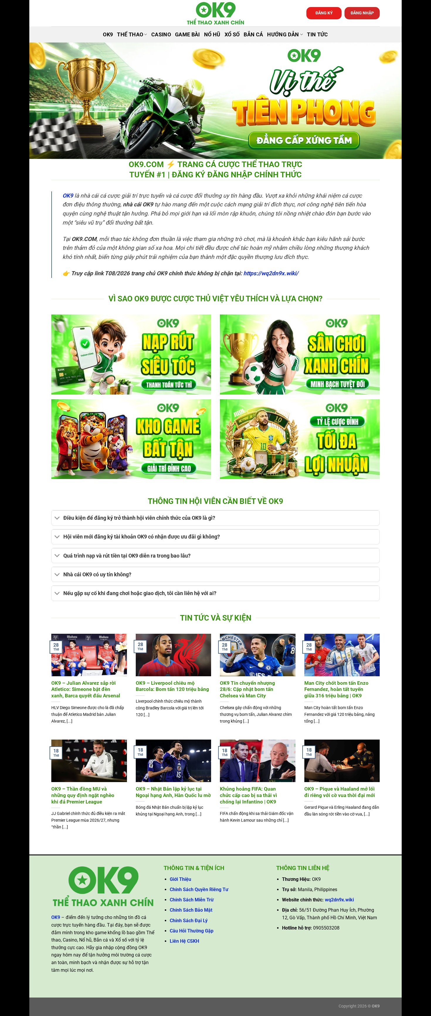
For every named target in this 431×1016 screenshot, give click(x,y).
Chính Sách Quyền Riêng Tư (199, 889)
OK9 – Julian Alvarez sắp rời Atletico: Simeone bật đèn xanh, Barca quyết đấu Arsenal (85, 689)
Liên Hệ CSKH (184, 941)
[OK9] (215, 13)
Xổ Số (232, 35)
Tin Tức (317, 35)
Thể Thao (130, 35)
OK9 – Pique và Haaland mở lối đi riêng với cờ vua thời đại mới (339, 792)
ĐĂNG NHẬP (362, 13)
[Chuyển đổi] (57, 518)
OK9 (108, 35)
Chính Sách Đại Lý (189, 920)
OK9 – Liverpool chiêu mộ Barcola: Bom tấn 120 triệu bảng (172, 686)
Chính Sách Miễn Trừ (192, 900)
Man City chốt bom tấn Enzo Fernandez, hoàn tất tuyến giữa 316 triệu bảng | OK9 (336, 689)
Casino (161, 35)
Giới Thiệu (180, 879)
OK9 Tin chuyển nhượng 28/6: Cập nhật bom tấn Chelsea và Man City (247, 689)
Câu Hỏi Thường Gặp (191, 931)
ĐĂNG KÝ (324, 13)
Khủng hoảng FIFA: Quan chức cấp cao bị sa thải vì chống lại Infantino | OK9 (248, 795)
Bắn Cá (253, 35)
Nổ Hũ (212, 35)
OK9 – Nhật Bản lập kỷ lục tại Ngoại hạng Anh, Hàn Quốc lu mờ (173, 792)
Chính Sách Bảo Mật (191, 910)
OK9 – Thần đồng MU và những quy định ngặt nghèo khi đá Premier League (82, 795)
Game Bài (187, 35)
